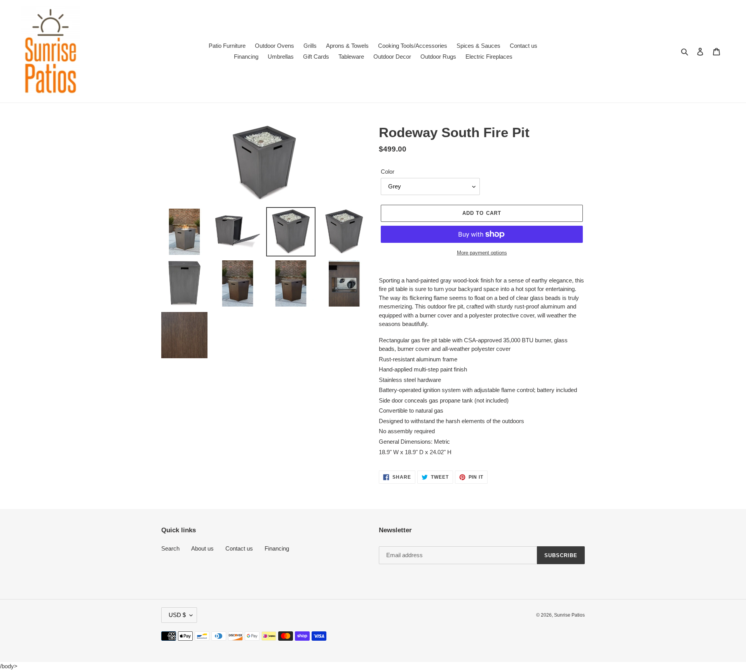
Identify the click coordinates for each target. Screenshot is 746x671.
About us (202, 548)
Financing (277, 548)
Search (170, 548)
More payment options (482, 253)
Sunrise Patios (569, 615)
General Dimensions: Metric (415, 441)
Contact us (239, 548)
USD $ (177, 615)
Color (387, 171)
